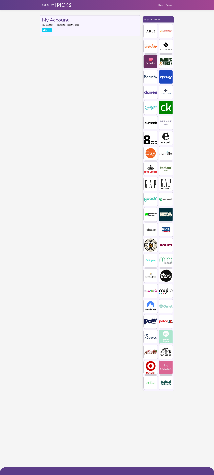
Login (47, 30)
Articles (169, 5)
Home (160, 5)
